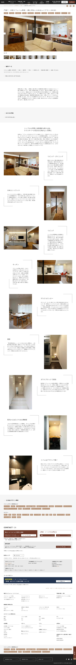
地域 (40, 616)
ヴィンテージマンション (43, 608)
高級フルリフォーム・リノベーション (11, 593)
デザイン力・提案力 (7, 629)
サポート (23, 623)
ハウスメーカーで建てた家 (44, 607)
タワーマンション (24, 610)
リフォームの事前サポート (26, 626)
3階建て (58, 607)
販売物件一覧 (59, 597)
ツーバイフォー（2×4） (61, 608)
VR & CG (5, 632)
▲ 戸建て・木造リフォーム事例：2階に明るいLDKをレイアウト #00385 (59, 588)
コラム (40, 623)
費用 (4, 618)
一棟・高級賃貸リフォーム (9, 599)
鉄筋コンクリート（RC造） (9, 610)
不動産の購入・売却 (61, 593)
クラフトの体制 (7, 627)
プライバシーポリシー (8, 637)
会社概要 (5, 623)
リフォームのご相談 (60, 626)
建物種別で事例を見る (8, 604)
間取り (5, 616)
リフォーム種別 (24, 616)
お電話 (15, 538)
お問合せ (72, 2)
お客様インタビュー (43, 629)
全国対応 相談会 (60, 638)
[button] (6, 57)
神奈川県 (10, 563)
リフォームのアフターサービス (27, 627)
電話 (42, 535)
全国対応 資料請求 (60, 640)
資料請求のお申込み (60, 629)
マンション (6, 607)
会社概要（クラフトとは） (9, 626)
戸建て (5, 608)
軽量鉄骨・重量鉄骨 (25, 607)
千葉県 (6, 564)
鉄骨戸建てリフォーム (25, 599)
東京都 (6, 563)
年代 (57, 616)
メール (58, 535)
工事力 (5, 631)
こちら (13, 550)
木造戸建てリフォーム (25, 597)
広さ (22, 618)
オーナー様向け (42, 618)
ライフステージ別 (60, 618)
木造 (22, 608)
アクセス (5, 636)
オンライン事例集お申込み (61, 631)
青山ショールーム (24, 631)
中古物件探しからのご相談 (61, 627)
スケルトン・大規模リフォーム (9, 597)
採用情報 (65, 2)
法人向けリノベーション (43, 597)
